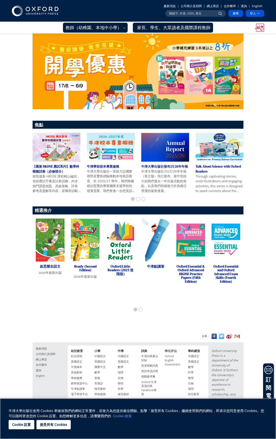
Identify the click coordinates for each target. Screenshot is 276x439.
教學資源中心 (79, 383)
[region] (138, 418)
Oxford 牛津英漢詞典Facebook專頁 (149, 388)
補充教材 (100, 389)
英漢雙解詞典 (149, 366)
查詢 (244, 6)
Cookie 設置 (21, 424)
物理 (120, 383)
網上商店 (213, 6)
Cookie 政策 (122, 416)
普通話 (98, 383)
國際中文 (100, 367)
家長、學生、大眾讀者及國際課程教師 (173, 27)
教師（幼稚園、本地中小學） (94, 27)
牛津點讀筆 (78, 389)
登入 (253, 13)
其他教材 (76, 372)
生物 (120, 378)
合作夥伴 (230, 6)
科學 (120, 389)
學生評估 (171, 351)
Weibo (229, 336)
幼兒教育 (193, 394)
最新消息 (170, 6)
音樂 (97, 378)
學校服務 (76, 378)
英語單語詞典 (149, 371)
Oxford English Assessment (172, 360)
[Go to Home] (35, 10)
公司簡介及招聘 (191, 6)
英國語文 (76, 361)
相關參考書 (148, 376)
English (257, 6)
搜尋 (236, 13)
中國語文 (100, 356)
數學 (97, 372)
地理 (120, 372)
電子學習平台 (79, 394)
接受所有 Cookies (53, 424)
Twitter (221, 336)
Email (237, 336)
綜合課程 (76, 356)
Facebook (214, 336)
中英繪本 (76, 367)
